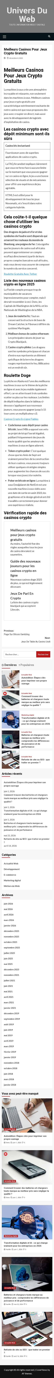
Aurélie (8, 1249)
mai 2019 (8, 1035)
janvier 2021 (10, 1008)
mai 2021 (8, 991)
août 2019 (9, 1024)
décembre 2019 (11, 1013)
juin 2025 (8, 958)
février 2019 (10, 1052)
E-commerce (10, 874)
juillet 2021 (9, 980)
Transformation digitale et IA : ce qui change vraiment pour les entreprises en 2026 (35, 721)
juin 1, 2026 (17, 1143)
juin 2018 (8, 1073)
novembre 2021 (11, 975)
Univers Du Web (27, 14)
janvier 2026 (10, 925)
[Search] (49, 36)
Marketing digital (27, 715)
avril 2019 (8, 1041)
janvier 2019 (10, 1057)
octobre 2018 (10, 1068)
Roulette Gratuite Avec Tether (20, 273)
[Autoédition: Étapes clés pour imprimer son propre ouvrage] (11, 679)
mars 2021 (9, 1002)
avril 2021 (8, 997)
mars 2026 (9, 920)
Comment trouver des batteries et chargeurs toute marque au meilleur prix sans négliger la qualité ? (26, 798)
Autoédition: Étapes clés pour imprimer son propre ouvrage (34, 680)
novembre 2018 (11, 1063)
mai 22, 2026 (18, 1304)
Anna (8, 1142)
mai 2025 (8, 964)
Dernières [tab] (10, 665)
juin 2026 (8, 903)
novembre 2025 (11, 936)
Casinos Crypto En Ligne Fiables (21, 418)
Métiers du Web (12, 886)
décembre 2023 (11, 969)
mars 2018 (9, 1079)
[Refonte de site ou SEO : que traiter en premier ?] (11, 759)
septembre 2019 (12, 1019)
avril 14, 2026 (18, 1356)
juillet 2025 (9, 953)
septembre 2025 (12, 947)
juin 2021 (8, 986)
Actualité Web (26, 675)
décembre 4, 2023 (16, 58)
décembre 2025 (11, 931)
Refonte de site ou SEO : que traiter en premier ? (26, 841)
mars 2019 (9, 1046)
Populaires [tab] (27, 665)
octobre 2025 (10, 942)
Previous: (16, 632)
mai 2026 (8, 909)
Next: (35, 640)
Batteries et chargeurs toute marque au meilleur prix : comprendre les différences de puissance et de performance (35, 741)
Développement (12, 869)
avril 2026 (8, 914)
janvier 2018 (10, 1084)
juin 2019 (8, 1030)
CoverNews (41, 1369)
